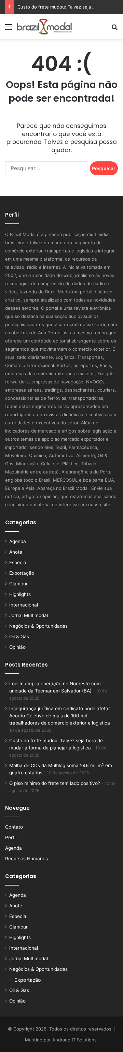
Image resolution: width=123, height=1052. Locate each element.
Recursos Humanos (26, 858)
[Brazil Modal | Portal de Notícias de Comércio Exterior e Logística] (44, 26)
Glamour (18, 583)
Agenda (17, 541)
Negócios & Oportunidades (38, 626)
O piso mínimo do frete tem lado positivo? (54, 783)
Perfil (10, 837)
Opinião (17, 647)
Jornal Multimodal (28, 615)
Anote (15, 552)
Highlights (20, 594)
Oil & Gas (19, 636)
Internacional (23, 605)
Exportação (21, 573)
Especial (18, 562)
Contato (14, 827)
